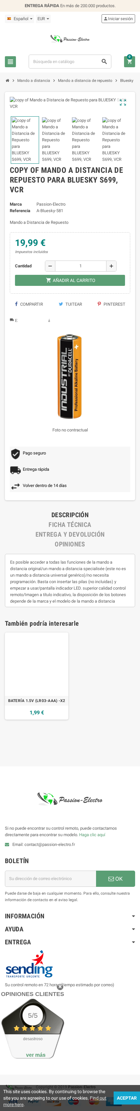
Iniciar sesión (118, 18)
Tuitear (73, 304)
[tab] (70, 515)
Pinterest (114, 304)
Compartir (31, 304)
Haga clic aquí (91, 834)
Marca (16, 204)
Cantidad (23, 265)
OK (118, 878)
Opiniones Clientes (32, 994)
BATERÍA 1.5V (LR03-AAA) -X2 (36, 700)
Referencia (20, 210)
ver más (36, 1055)
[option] (36, 676)
